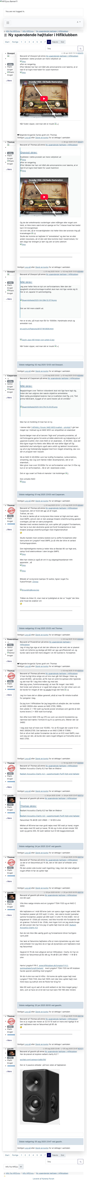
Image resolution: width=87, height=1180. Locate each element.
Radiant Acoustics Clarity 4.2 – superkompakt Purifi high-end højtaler (49, 774)
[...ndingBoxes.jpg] (29, 590)
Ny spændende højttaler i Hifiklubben (62, 56)
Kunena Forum (48, 1179)
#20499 (80, 639)
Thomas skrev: (28, 806)
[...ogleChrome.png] (40, 1097)
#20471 (80, 142)
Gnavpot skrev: (28, 152)
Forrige (15, 42)
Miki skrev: (26, 282)
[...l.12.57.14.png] (38, 300)
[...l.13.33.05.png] (38, 407)
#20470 (80, 53)
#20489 (80, 271)
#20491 (80, 505)
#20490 (80, 375)
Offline (10, 64)
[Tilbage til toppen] (84, 1177)
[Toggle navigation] (8, 23)
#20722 (80, 795)
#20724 (80, 857)
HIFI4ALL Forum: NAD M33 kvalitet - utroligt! (51, 427)
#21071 (80, 1049)
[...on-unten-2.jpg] (37, 339)
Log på (28, 137)
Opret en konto (41, 137)
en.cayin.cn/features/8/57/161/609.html (36, 329)
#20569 (80, 763)
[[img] (23, 61)
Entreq (35, 582)
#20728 (80, 1016)
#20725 (80, 892)
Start (7, 42)
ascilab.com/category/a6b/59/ (33, 1059)
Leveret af (37, 1179)
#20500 (80, 671)
